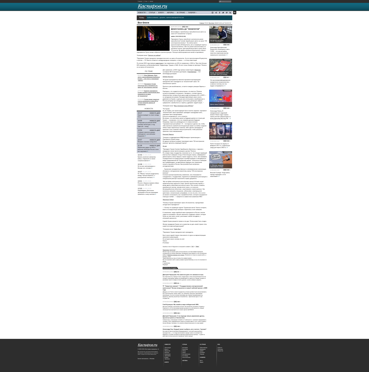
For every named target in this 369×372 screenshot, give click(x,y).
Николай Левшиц (168, 134)
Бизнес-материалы (143, 358)
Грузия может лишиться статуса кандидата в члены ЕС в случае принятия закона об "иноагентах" (148, 102)
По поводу (185, 355)
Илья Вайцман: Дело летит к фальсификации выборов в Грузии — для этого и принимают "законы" (149, 78)
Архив (151, 1)
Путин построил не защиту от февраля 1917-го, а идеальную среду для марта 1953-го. (220, 145)
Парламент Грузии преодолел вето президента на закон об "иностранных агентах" (148, 85)
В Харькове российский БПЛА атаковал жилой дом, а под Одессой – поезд (147, 124)
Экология (167, 359)
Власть (166, 349)
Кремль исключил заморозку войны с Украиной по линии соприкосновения (147, 158)
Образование (203, 347)
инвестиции (159, 63)
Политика (220, 349)
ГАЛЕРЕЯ (191, 12)
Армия (201, 351)
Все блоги (211, 23)
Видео (201, 362)
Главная (140, 1)
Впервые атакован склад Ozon (147, 141)
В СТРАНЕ (181, 12)
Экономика (168, 355)
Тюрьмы (202, 354)
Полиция (202, 352)
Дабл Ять (177, 229)
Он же (165, 146)
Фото (201, 360)
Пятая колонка (186, 357)
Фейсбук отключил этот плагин (175, 255)
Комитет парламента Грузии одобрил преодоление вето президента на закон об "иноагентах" (149, 93)
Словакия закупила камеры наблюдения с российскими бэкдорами (146, 134)
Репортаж (185, 349)
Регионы (167, 352)
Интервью (185, 347)
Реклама (152, 358)
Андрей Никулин (168, 76)
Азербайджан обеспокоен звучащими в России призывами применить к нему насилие (148, 192)
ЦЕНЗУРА (162, 17)
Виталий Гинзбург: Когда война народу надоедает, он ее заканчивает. (220, 174)
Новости (220, 347)
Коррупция (168, 354)
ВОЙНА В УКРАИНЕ (152, 17)
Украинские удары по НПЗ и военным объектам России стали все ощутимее (148, 149)
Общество (167, 351)
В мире (166, 357)
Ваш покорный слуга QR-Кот (183, 106)
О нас (146, 1)
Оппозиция (168, 347)
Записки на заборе (154, 55)
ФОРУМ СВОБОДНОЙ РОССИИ (175, 17)
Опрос (184, 352)
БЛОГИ (161, 12)
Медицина (203, 349)
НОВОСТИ (142, 12)
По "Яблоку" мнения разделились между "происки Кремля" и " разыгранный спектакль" (148, 175)
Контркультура (186, 354)
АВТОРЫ (170, 12)
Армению (198, 70)
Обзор (184, 351)
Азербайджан (192, 72)
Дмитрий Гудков (168, 199)
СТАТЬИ (152, 12)
